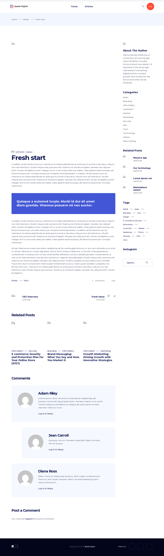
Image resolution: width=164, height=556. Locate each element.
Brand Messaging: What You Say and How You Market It (63, 357)
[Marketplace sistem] (127, 190)
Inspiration (128, 109)
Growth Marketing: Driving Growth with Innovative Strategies (97, 357)
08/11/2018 (137, 161)
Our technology (142, 168)
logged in (29, 519)
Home (14, 19)
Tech (26, 281)
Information (17, 351)
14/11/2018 (19, 152)
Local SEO (127, 228)
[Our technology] (127, 169)
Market (26, 19)
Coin (139, 213)
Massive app (140, 158)
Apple (125, 209)
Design (126, 217)
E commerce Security (132, 221)
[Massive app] (127, 159)
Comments (100, 281)
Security (33, 351)
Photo (15, 281)
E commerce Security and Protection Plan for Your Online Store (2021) (27, 358)
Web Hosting (129, 141)
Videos (126, 137)
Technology (129, 133)
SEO (125, 125)
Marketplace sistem (140, 188)
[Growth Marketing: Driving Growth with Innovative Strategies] (99, 334)
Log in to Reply (45, 413)
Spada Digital (90, 547)
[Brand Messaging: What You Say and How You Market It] (63, 334)
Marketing (105, 351)
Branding (52, 351)
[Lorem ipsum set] (127, 179)
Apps (125, 97)
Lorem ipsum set (142, 178)
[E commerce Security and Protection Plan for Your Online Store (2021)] (28, 334)
